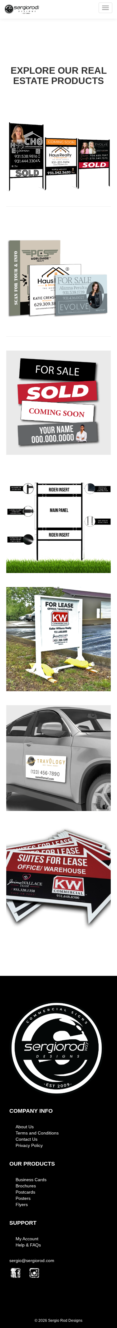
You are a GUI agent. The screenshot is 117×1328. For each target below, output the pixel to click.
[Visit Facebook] (15, 1273)
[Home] (56, 1048)
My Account (27, 1238)
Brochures (26, 1185)
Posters (23, 1198)
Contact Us (26, 1139)
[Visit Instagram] (34, 1273)
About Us (25, 1126)
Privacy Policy (29, 1145)
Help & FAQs (28, 1244)
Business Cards (31, 1179)
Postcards (25, 1192)
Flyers (22, 1204)
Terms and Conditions (37, 1132)
